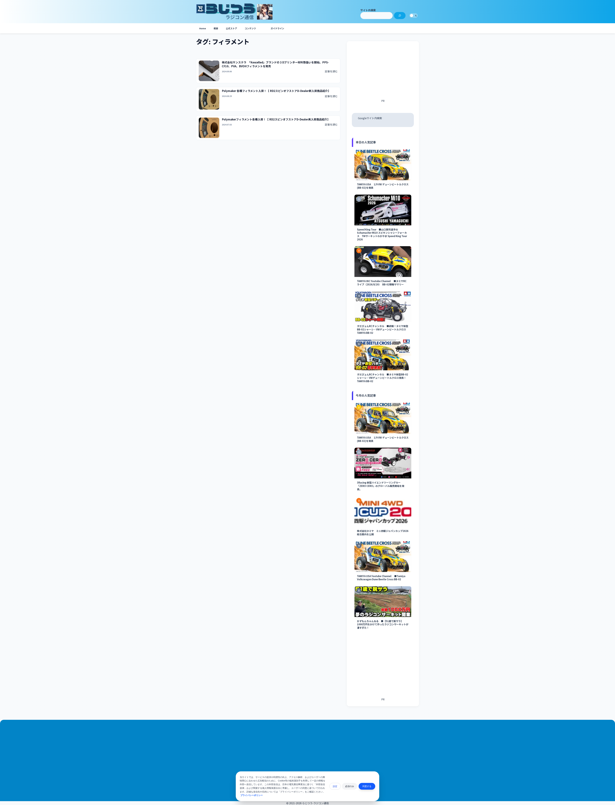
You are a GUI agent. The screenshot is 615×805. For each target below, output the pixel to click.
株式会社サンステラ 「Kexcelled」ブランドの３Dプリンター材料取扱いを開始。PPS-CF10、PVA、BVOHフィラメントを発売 (275, 64)
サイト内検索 (368, 10)
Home (202, 28)
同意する (366, 786)
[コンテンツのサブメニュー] (263, 28)
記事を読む (331, 71)
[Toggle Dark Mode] (413, 15)
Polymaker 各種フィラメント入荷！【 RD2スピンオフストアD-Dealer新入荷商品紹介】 (276, 91)
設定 (335, 786)
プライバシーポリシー (251, 795)
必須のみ (349, 786)
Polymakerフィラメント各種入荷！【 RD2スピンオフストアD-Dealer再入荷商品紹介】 (276, 119)
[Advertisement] (383, 72)
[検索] (400, 15)
